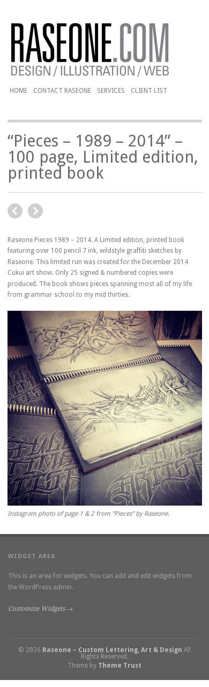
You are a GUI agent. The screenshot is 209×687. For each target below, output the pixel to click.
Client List (149, 90)
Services (111, 90)
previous (35, 210)
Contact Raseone (62, 90)
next (15, 210)
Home (18, 90)
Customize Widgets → (40, 608)
